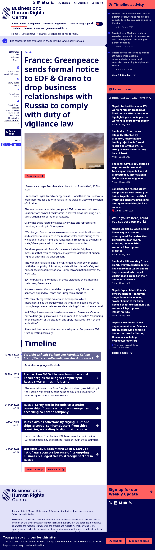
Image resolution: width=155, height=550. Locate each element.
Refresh (143, 97)
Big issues (60, 23)
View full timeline (122, 75)
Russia (16, 94)
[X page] (34, 2)
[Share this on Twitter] (7, 144)
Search (99, 2)
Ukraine (16, 96)
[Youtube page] (48, 2)
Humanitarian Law (12, 110)
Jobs (23, 511)
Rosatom (16, 74)
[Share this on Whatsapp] (3, 144)
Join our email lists (56, 28)
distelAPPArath (95, 165)
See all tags (12, 132)
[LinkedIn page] (39, 2)
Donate (28, 28)
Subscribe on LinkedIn (23, 514)
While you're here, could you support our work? (130, 220)
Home (14, 33)
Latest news (19, 23)
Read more (33, 175)
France (11, 94)
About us (39, 28)
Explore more (120, 352)
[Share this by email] (19, 144)
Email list (82, 2)
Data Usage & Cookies (47, 511)
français (79, 41)
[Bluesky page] (43, 2)
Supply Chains (13, 105)
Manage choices (139, 541)
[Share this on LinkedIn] (11, 144)
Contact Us (66, 511)
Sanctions (15, 108)
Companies (34, 23)
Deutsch (55, 365)
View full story (35, 469)
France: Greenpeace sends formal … (59, 33)
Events (15, 511)
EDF (11, 74)
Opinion (17, 28)
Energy (10, 83)
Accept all (115, 541)
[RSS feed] (52, 2)
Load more (54, 469)
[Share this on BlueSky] (15, 144)
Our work (48, 23)
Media (31, 511)
